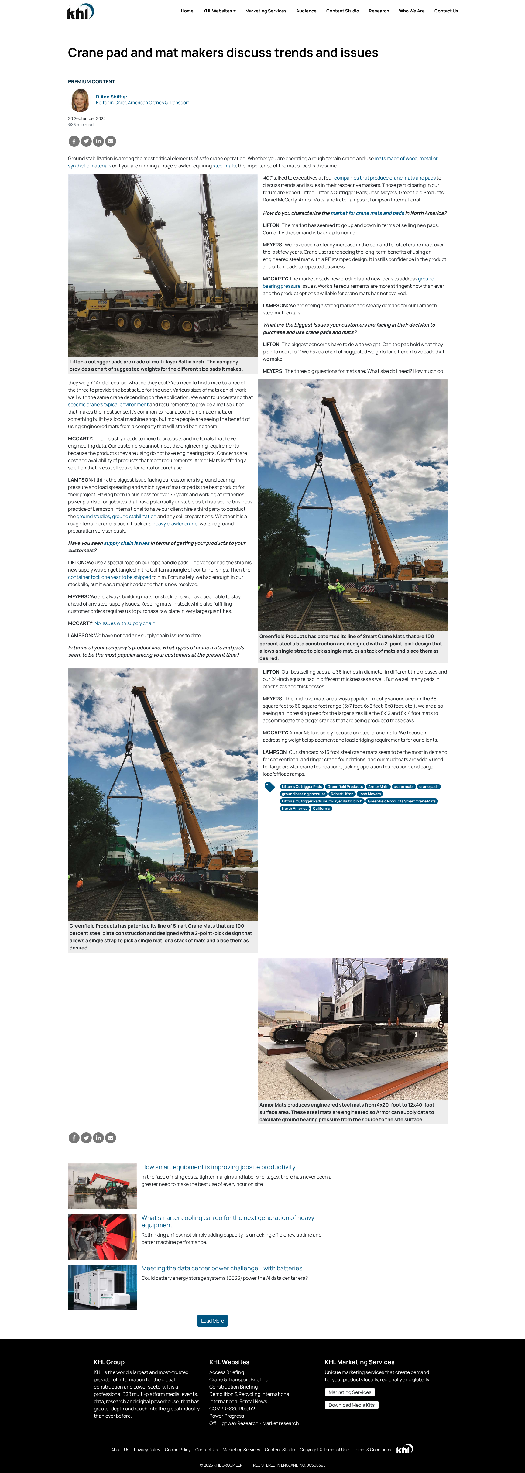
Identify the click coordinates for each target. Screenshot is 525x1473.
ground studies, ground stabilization (116, 516)
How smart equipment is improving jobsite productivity (219, 1167)
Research (379, 11)
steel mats (224, 165)
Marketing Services (266, 11)
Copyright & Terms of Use (324, 1449)
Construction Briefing (233, 1386)
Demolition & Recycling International (249, 1394)
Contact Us (446, 11)
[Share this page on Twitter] (86, 141)
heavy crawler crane (175, 523)
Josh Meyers (370, 793)
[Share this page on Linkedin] (98, 141)
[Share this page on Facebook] (74, 141)
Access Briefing (226, 1372)
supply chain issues (126, 543)
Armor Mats (378, 786)
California (321, 808)
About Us (120, 1449)
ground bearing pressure (303, 793)
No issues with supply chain (125, 623)
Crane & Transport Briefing (238, 1379)
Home (187, 11)
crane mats (404, 786)
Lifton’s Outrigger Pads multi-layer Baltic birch (322, 801)
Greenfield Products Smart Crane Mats (402, 801)
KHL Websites (217, 11)
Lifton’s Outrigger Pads (302, 786)
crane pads (429, 786)
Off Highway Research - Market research (254, 1423)
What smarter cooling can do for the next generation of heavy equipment (228, 1221)
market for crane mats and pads (367, 213)
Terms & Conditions (372, 1449)
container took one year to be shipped (109, 577)
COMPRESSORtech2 (232, 1408)
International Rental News (238, 1401)
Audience (306, 11)
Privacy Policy (147, 1449)
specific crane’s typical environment (108, 404)
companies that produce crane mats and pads (385, 177)
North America (294, 808)
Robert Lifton (342, 793)
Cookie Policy (177, 1449)
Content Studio (342, 11)
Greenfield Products (345, 786)
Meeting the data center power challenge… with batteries (222, 1268)
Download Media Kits (352, 1405)
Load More (212, 1320)
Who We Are (412, 11)
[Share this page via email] (110, 141)
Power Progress (226, 1416)
